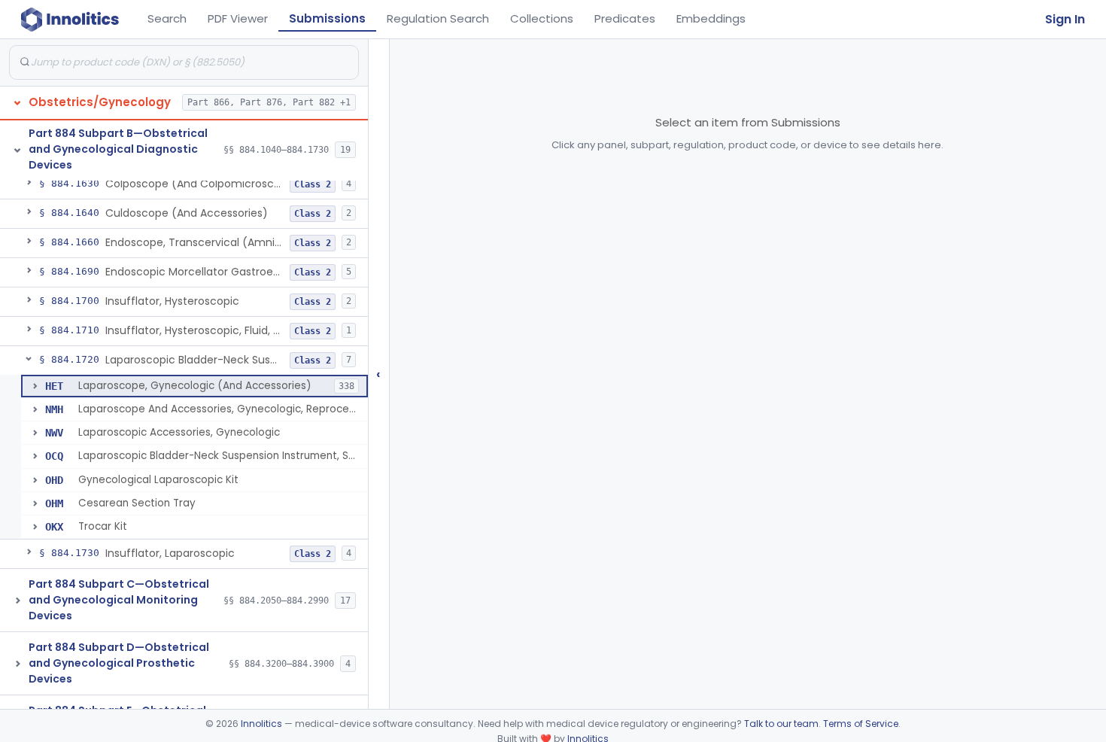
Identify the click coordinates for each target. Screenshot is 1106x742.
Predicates (624, 18)
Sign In (1065, 19)
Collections (541, 18)
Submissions (327, 18)
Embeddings (711, 18)
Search (167, 18)
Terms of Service (860, 723)
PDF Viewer (238, 18)
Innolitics (261, 723)
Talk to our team (781, 723)
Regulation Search (438, 18)
